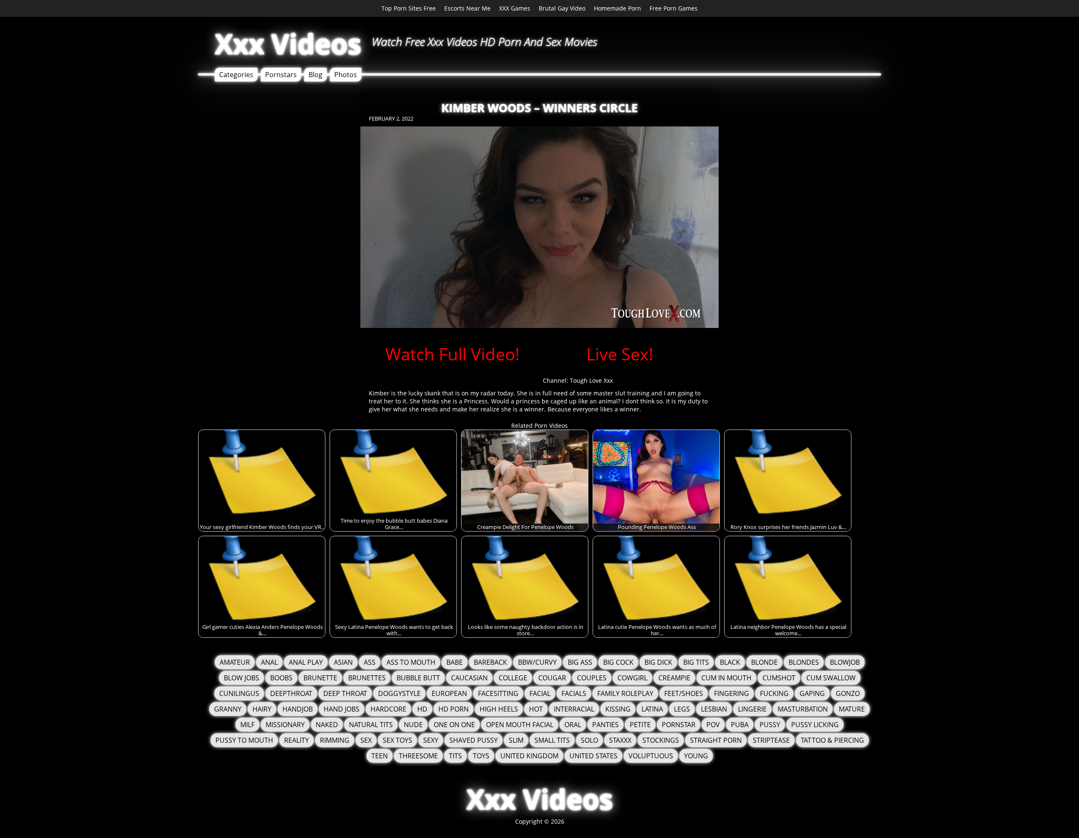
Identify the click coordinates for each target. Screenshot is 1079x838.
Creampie (674, 677)
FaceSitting (498, 693)
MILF (247, 724)
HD (422, 709)
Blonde (764, 662)
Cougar (552, 677)
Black (730, 662)
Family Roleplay (625, 693)
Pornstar (678, 724)
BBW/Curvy (537, 662)
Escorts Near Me (467, 8)
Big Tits (696, 662)
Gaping (812, 693)
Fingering (731, 693)
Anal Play (306, 662)
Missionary (285, 724)
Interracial (574, 709)
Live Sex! (619, 353)
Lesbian (714, 709)
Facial (539, 693)
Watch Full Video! (452, 353)
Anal (269, 662)
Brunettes (367, 677)
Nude (413, 724)
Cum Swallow (831, 677)
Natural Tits (371, 724)
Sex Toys (397, 740)
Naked (327, 724)
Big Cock (618, 662)
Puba (740, 724)
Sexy (430, 740)
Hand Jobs (342, 709)
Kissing (618, 709)
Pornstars (281, 74)
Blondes (804, 662)
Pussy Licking (815, 724)
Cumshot (778, 677)
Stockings (660, 740)
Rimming (334, 740)
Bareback (490, 662)
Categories (236, 74)
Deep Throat (345, 693)
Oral (572, 724)
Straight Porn (716, 740)
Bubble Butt (418, 677)
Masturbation (803, 709)
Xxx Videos (288, 43)
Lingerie (752, 709)
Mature (852, 709)
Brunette (320, 677)
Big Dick (658, 662)
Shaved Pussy (473, 740)
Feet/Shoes (683, 693)
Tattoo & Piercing (832, 740)
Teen (379, 755)
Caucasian (469, 677)
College (513, 677)
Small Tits (552, 740)
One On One (454, 724)
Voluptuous (650, 755)
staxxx (620, 740)
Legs (682, 709)
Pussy (770, 724)
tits (455, 755)
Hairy (261, 709)
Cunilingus (239, 693)
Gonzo (848, 693)
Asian (343, 662)
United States (593, 755)
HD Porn (453, 709)
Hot (536, 709)
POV (713, 724)
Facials (573, 693)
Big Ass (580, 662)
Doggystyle (399, 693)
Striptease (771, 740)
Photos (345, 74)
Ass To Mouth (411, 662)
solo (589, 740)
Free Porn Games (674, 8)
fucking (774, 693)
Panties (605, 724)
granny (228, 709)
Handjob (297, 709)
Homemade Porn (617, 8)
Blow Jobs (241, 677)
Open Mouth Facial (519, 724)
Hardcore (388, 709)
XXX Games (514, 8)
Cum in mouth (726, 677)
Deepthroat (291, 693)
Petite (640, 724)
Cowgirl (632, 677)
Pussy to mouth (244, 740)
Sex (366, 740)
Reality (296, 740)
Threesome (418, 755)
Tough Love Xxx (591, 380)
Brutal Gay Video (562, 8)
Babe (454, 662)
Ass (370, 662)
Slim (516, 740)
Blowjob (845, 662)
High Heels (499, 709)
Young (696, 755)
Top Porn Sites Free (408, 8)
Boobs (281, 677)
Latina (652, 709)
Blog (315, 74)
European (449, 693)
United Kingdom (529, 755)
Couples (592, 677)
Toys (481, 755)
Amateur (235, 662)
